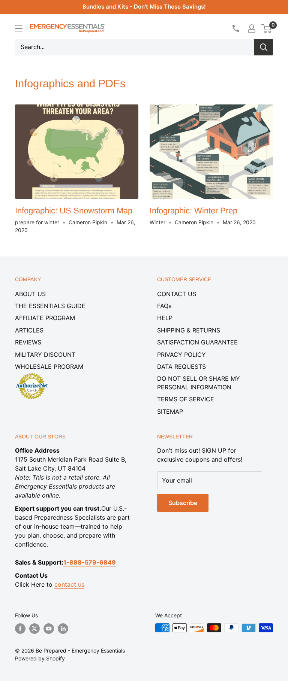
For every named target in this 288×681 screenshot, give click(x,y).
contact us (69, 584)
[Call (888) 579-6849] (235, 28)
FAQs (164, 306)
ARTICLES (29, 330)
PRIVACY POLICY (181, 354)
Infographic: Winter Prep (193, 210)
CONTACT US (176, 294)
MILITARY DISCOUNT (45, 354)
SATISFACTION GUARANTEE (197, 342)
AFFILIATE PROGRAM (45, 318)
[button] (266, 28)
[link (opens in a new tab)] (32, 374)
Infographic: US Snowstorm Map (73, 210)
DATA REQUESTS (181, 366)
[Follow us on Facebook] (20, 628)
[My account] (251, 28)
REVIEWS (28, 342)
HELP (164, 318)
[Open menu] (18, 28)
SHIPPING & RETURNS (188, 330)
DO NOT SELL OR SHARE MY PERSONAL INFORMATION (198, 382)
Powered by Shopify (40, 658)
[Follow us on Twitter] (34, 628)
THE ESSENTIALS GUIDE (50, 306)
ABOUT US (30, 294)
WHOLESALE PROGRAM (49, 366)
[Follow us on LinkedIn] (63, 628)
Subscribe (182, 503)
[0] (267, 28)
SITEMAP (170, 411)
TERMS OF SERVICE (185, 399)
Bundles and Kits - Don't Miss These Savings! (144, 6)
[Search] (263, 47)
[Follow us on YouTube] (49, 628)
